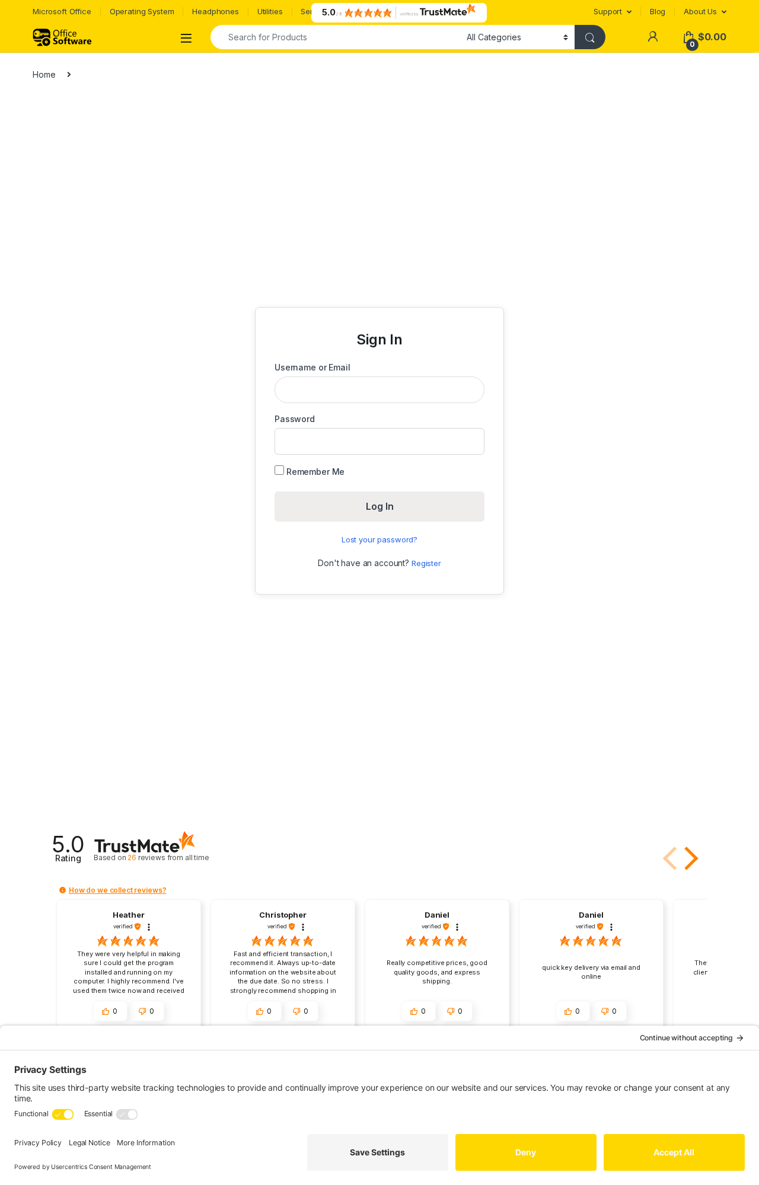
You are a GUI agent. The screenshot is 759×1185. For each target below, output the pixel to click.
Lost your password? (379, 539)
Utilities (270, 11)
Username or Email (312, 367)
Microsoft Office (62, 11)
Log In (380, 506)
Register (426, 563)
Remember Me (314, 472)
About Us (700, 11)
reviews (168, 857)
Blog (657, 11)
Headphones (215, 11)
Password (295, 419)
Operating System (142, 11)
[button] (689, 858)
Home (44, 74)
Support (608, 11)
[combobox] (335, 37)
